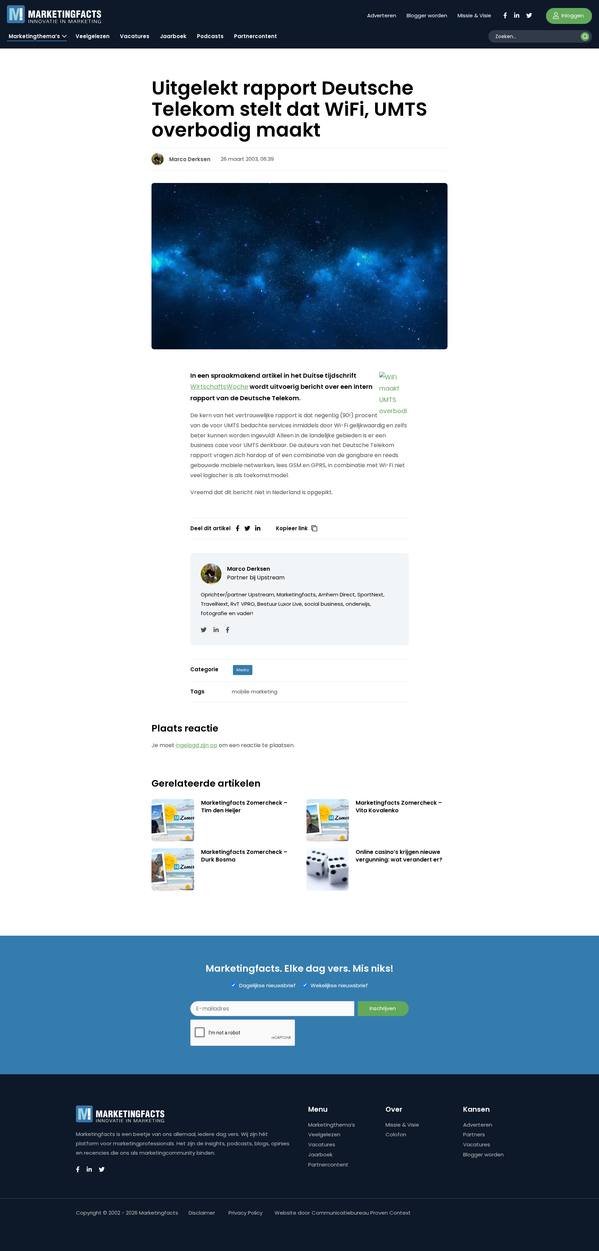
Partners (474, 1134)
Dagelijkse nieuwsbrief (267, 985)
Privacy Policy (245, 1212)
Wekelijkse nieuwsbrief (339, 985)
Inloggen (572, 15)
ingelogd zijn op (196, 745)
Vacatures (134, 36)
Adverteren (381, 15)
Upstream (271, 577)
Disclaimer (202, 1212)
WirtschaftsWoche (219, 386)
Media (242, 670)
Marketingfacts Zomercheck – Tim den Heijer (244, 806)
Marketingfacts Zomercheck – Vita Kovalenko (399, 806)
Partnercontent (255, 36)
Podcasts (210, 36)
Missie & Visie (474, 15)
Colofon (395, 1134)
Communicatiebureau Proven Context (361, 1212)
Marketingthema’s (34, 36)
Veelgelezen (93, 36)
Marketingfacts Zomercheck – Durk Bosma (244, 856)
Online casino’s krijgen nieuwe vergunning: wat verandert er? (399, 856)
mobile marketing (254, 691)
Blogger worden (427, 15)
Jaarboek (173, 36)
